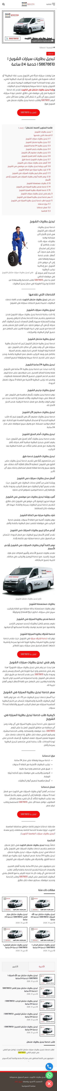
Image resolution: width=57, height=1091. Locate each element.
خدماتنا (42, 48)
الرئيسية (50, 48)
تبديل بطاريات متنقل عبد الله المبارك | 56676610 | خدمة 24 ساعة (43, 917)
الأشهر (15, 966)
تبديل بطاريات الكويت (37, 1077)
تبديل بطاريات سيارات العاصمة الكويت (37, 834)
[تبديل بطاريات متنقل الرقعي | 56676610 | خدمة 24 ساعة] (14, 934)
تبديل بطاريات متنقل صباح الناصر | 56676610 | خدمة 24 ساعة (16, 917)
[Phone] (49, 1066)
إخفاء (21, 128)
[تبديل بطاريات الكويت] (28, 4)
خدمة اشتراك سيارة (39, 638)
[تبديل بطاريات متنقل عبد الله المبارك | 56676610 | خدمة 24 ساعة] (42, 904)
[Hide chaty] (49, 1084)
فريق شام (18, 1082)
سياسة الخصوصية (28, 1086)
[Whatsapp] (49, 1075)
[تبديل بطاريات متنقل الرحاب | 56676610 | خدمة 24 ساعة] (42, 934)
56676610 (45, 100)
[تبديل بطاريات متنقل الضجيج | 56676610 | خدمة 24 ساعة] (47, 1030)
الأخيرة (42, 966)
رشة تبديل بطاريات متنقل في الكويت (37, 90)
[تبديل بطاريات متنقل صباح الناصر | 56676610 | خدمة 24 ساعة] (14, 904)
